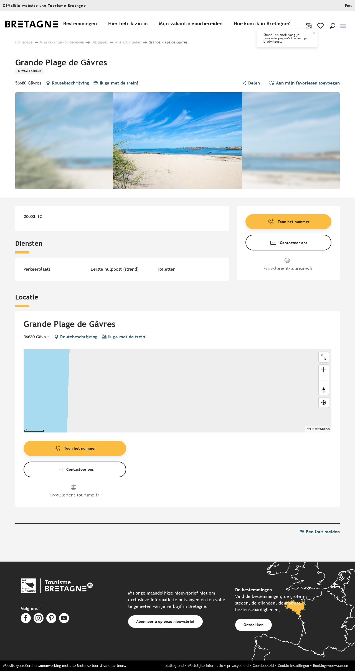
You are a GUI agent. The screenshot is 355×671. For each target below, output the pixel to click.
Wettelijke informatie (205, 666)
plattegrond (174, 666)
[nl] (343, 25)
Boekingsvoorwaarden (330, 666)
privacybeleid (237, 666)
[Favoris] (321, 26)
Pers (348, 6)
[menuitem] (35, 23)
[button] (333, 26)
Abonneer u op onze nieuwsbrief (165, 621)
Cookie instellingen (293, 666)
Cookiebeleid (263, 666)
